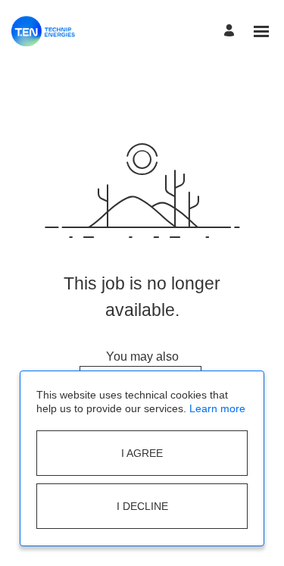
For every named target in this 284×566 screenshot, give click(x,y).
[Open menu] (261, 31)
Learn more (217, 408)
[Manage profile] (231, 31)
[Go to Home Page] (43, 31)
